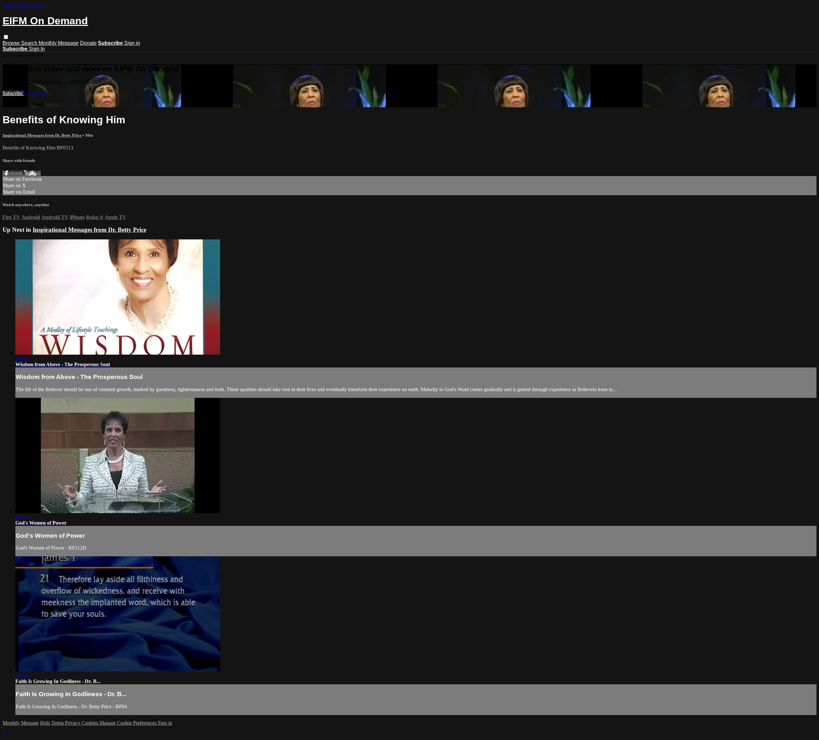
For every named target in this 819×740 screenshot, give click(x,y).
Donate (88, 43)
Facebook (13, 173)
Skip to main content (23, 5)
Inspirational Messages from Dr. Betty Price (43, 135)
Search (30, 43)
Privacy (73, 723)
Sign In (37, 49)
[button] (6, 37)
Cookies (90, 723)
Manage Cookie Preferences (128, 723)
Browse (12, 43)
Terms (58, 723)
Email (35, 173)
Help (45, 723)
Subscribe (13, 93)
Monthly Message (59, 43)
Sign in (132, 43)
